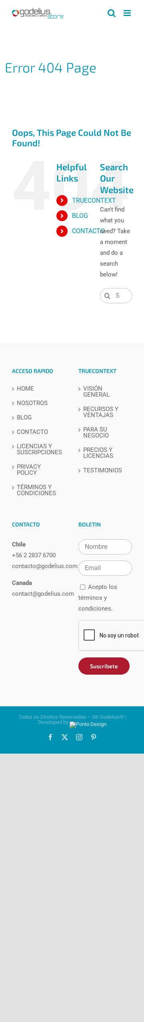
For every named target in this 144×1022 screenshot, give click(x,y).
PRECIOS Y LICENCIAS (98, 453)
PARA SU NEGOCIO (96, 433)
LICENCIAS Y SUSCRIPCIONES (39, 449)
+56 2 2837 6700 (34, 555)
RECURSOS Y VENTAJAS (100, 412)
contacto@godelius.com (45, 566)
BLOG (80, 216)
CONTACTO (88, 231)
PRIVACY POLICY (29, 470)
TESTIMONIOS (102, 471)
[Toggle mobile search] (112, 13)
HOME (25, 389)
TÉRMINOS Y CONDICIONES (36, 490)
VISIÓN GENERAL (96, 392)
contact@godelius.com (43, 593)
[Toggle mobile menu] (128, 13)
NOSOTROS (32, 403)
